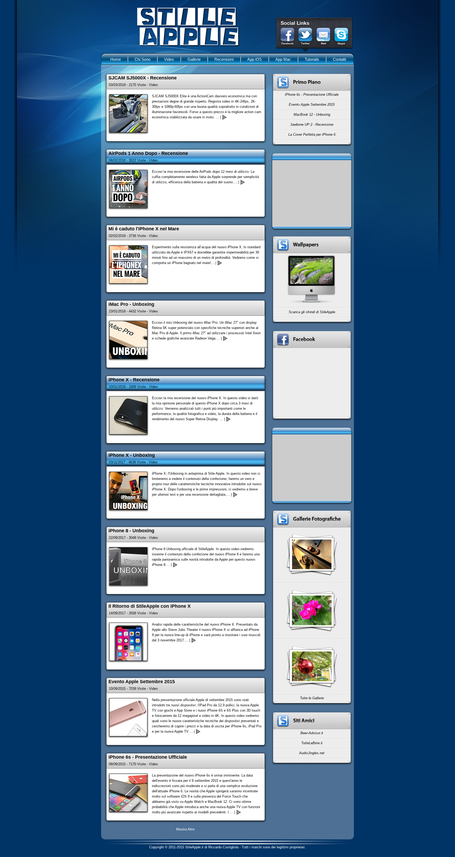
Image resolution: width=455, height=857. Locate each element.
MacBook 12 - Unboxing (312, 114)
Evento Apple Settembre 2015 (312, 105)
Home (115, 59)
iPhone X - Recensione (134, 379)
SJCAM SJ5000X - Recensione (142, 77)
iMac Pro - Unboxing (131, 304)
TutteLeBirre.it (312, 743)
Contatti (339, 59)
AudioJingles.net (311, 753)
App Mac (283, 59)
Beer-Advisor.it (311, 733)
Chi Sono (142, 59)
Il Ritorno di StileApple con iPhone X (149, 606)
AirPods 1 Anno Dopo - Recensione (148, 153)
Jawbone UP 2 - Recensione (311, 124)
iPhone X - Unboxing (131, 455)
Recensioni (224, 59)
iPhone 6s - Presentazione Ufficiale (312, 95)
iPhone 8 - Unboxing (131, 530)
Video (169, 59)
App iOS (254, 59)
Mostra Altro (185, 829)
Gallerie (194, 59)
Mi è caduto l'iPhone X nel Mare (143, 228)
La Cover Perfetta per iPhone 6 (311, 134)
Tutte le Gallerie (312, 698)
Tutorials (312, 59)
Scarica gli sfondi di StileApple (312, 312)
